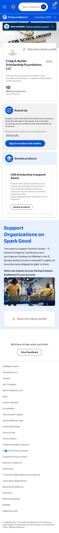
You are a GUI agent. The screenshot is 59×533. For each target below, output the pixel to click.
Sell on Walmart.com (13, 390)
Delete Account (10, 511)
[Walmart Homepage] (13, 6)
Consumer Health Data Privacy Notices (21, 474)
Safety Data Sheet (11, 426)
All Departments (11, 366)
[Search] (43, 6)
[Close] (53, 26)
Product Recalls (10, 402)
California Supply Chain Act (16, 444)
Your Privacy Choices (18, 450)
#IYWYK (6, 505)
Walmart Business (11, 498)
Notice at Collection (12, 462)
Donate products (21, 207)
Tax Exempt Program (13, 414)
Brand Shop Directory (13, 486)
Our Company (9, 384)
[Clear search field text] (39, 7)
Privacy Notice (10, 438)
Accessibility (9, 408)
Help (5, 396)
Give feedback (29, 352)
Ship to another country (37, 26)
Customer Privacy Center (15, 456)
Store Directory (10, 372)
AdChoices (8, 468)
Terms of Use (12, 135)
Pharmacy (8, 492)
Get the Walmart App (13, 420)
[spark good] (20, 36)
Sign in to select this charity (25, 143)
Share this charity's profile (32, 318)
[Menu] (5, 6)
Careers (6, 378)
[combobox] (33, 7)
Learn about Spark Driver (15, 480)
